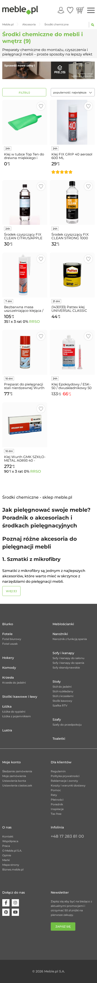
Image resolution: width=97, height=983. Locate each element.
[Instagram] (15, 902)
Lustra (7, 730)
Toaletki (59, 739)
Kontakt (7, 836)
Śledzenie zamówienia (17, 771)
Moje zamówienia (14, 776)
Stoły (57, 682)
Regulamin (58, 771)
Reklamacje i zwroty (64, 780)
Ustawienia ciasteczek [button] (17, 785)
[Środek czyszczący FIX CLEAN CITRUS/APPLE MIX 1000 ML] (24, 202)
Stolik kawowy (62, 700)
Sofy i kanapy (63, 653)
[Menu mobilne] (91, 10)
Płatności (57, 799)
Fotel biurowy (11, 639)
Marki (6, 860)
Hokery (8, 658)
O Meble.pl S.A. (12, 850)
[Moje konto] (61, 10)
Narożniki (60, 634)
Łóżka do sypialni (13, 711)
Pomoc (56, 790)
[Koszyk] (80, 10)
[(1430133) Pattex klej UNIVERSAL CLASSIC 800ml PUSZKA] (72, 274)
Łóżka (7, 706)
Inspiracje (57, 809)
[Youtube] (15, 912)
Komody (9, 668)
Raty (54, 795)
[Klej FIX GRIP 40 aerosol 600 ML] (72, 122)
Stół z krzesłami (63, 696)
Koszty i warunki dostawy (68, 785)
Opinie (6, 855)
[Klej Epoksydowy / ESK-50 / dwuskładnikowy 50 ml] (72, 352)
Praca (6, 846)
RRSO (34, 321)
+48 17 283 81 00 (67, 836)
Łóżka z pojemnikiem (16, 716)
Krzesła (8, 677)
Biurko (7, 624)
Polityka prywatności (65, 776)
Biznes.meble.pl (12, 869)
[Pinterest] (5, 912)
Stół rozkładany (63, 691)
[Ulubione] (70, 10)
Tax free (56, 813)
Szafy (57, 719)
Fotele (7, 634)
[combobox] (73, 92)
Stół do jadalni (62, 686)
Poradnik (57, 804)
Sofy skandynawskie (66, 667)
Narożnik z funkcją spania (70, 639)
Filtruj (24, 92)
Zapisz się (63, 926)
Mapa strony (10, 864)
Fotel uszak (10, 643)
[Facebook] (5, 902)
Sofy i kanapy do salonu (68, 658)
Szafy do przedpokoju (67, 724)
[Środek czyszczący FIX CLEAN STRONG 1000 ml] (72, 202)
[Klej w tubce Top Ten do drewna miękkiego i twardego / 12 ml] (24, 122)
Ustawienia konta (14, 780)
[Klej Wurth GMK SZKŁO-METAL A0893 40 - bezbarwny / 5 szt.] (24, 424)
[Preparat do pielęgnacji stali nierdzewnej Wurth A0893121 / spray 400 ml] (24, 352)
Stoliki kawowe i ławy (19, 697)
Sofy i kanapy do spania (68, 662)
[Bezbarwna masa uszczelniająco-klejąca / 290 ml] (24, 274)
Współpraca (10, 841)
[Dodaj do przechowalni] (41, 106)
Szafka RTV (60, 705)
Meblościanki (63, 624)
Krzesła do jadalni (14, 682)
